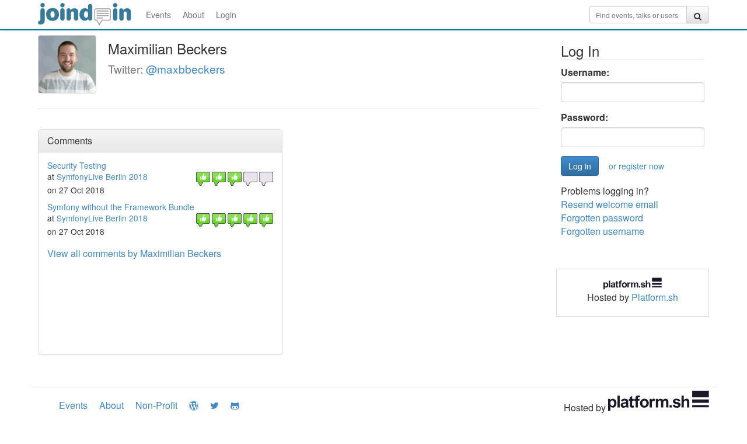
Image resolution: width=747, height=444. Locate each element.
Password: (584, 117)
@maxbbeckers (185, 69)
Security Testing (76, 165)
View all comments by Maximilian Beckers (134, 253)
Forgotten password (602, 217)
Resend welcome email (609, 204)
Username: (585, 72)
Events (158, 14)
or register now (636, 166)
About (193, 14)
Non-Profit (156, 405)
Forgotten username (602, 231)
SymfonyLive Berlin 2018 (102, 176)
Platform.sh (654, 297)
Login (226, 14)
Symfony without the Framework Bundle (120, 207)
